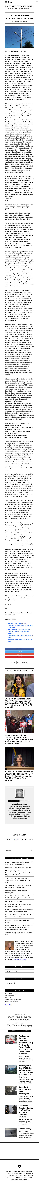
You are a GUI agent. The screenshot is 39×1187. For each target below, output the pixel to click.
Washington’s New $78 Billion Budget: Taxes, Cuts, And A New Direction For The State (19, 880)
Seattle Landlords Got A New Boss (19, 629)
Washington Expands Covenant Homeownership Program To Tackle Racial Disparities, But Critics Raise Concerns (19, 873)
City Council (22, 662)
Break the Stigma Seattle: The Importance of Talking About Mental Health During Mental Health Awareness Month (18, 927)
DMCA (30, 1177)
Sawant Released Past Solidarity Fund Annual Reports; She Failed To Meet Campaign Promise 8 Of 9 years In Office (19, 739)
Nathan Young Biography (13, 901)
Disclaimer (14, 1180)
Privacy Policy (23, 1180)
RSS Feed (24, 1177)
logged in (17, 839)
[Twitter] (37, 2)
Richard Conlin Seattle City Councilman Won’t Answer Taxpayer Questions (20, 625)
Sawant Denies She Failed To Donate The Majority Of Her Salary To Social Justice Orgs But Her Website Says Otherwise (19, 775)
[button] (32, 850)
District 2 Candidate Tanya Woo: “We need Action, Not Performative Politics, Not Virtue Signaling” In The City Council (19, 702)
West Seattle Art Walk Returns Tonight (18, 868)
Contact (17, 1177)
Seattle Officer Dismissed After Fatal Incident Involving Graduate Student (26, 1111)
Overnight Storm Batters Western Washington (25, 1090)
